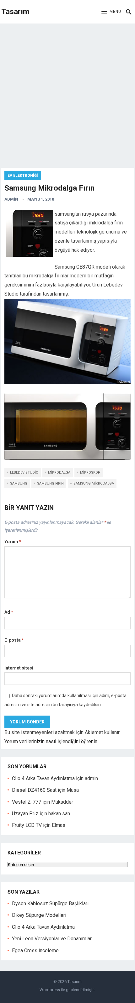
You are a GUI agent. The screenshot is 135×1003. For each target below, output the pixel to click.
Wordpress (50, 989)
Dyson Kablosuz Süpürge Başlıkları (50, 903)
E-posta (14, 640)
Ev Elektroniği (23, 175)
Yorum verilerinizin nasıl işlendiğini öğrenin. (51, 741)
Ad (8, 612)
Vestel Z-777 (26, 802)
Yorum (12, 541)
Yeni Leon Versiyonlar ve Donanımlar (52, 939)
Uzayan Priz (25, 814)
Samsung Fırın (50, 483)
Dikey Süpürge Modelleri (39, 915)
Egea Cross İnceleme (35, 950)
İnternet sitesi (18, 667)
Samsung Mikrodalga (93, 483)
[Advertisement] (67, 94)
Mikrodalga (59, 472)
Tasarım (15, 11)
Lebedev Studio (24, 472)
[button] (111, 12)
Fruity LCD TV (27, 825)
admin (11, 199)
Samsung (18, 483)
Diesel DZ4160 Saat (34, 790)
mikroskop (90, 472)
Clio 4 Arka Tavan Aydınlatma (43, 778)
